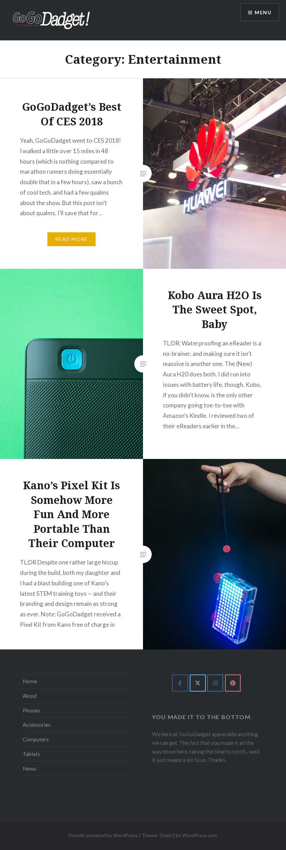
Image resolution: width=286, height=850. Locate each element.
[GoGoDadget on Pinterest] (233, 683)
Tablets (31, 754)
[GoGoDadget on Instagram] (215, 683)
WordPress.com (199, 835)
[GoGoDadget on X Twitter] (198, 683)
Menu (263, 12)
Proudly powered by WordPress (103, 835)
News (29, 768)
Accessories (37, 725)
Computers (36, 739)
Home (30, 681)
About (30, 696)
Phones (31, 710)
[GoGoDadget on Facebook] (180, 683)
